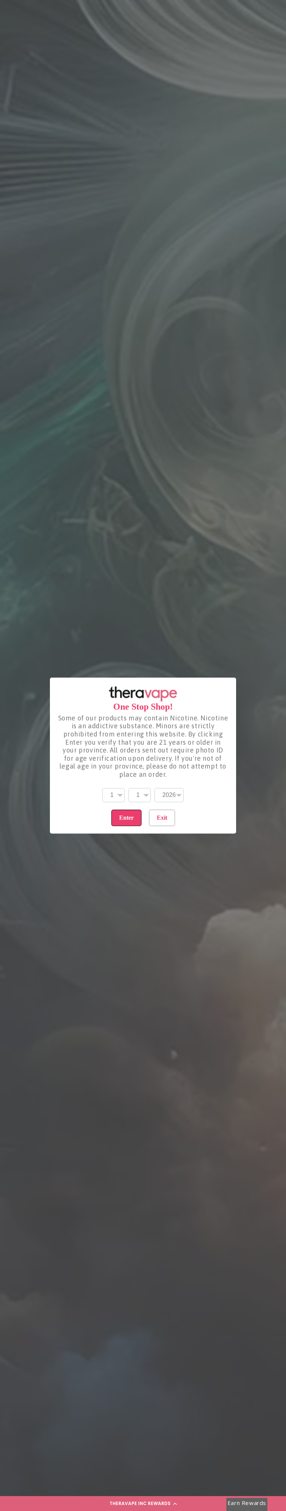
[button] (143, 1503)
